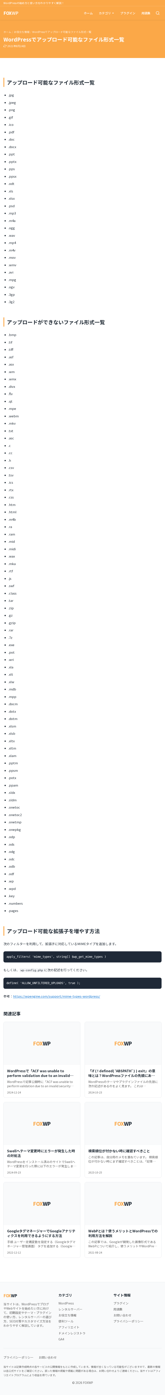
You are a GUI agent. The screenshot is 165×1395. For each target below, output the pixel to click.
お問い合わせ (122, 1315)
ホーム (88, 13)
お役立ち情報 (21, 32)
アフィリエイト (68, 1327)
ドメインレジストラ (72, 1333)
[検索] (158, 13)
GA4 (61, 1339)
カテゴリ (105, 13)
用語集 (145, 13)
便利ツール (65, 1321)
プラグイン (127, 13)
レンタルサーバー (70, 1309)
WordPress (66, 1303)
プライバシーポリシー (128, 1321)
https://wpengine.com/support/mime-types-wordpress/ (56, 996)
